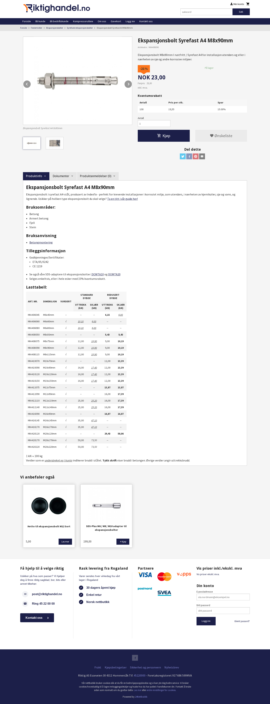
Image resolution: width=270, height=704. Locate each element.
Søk (241, 11)
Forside (26, 21)
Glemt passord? (242, 621)
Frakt (97, 667)
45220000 (139, 675)
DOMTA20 (114, 274)
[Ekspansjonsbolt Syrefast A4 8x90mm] (77, 80)
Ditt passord (203, 605)
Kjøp (166, 135)
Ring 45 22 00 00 (43, 603)
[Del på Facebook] (189, 156)
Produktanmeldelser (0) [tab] (95, 176)
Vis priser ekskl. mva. (208, 574)
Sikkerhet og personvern (145, 667)
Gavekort (116, 21)
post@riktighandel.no (47, 594)
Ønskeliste (223, 135)
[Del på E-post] (202, 156)
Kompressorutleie (83, 21)
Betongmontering (41, 242)
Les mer (138, 690)
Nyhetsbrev (171, 667)
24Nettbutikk (141, 696)
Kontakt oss (146, 21)
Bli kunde (40, 21)
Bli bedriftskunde (59, 21)
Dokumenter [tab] (61, 176)
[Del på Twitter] (183, 156)
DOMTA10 (97, 274)
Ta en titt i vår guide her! (122, 199)
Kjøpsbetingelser (116, 667)
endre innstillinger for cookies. (161, 690)
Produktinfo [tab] (34, 176)
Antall (141, 118)
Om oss (102, 21)
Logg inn (130, 21)
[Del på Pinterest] (196, 156)
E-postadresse (205, 591)
